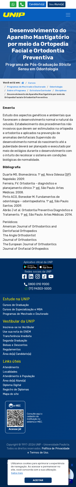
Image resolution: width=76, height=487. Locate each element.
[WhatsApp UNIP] (13, 4)
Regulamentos (12, 349)
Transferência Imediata (17, 336)
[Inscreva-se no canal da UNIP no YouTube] (51, 277)
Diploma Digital (12, 385)
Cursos (32, 83)
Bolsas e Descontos (15, 345)
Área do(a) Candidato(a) (17, 354)
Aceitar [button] (38, 480)
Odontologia (56, 87)
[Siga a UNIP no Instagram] (38, 277)
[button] (17, 473)
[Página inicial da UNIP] (22, 83)
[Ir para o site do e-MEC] (24, 417)
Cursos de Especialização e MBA (23, 309)
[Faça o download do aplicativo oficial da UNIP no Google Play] (30, 266)
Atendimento (11, 367)
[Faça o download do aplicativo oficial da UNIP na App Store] (45, 266)
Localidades (10, 371)
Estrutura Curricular (40, 90)
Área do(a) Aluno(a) (14, 380)
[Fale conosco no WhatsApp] (13, 4)
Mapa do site (11, 394)
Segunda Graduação (15, 340)
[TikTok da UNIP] (45, 277)
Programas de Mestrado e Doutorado (26, 87)
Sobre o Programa (16, 90)
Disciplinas (61, 90)
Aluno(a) (59, 4)
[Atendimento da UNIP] (22, 4)
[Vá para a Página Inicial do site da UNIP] (14, 15)
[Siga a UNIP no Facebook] (25, 277)
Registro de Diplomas (16, 389)
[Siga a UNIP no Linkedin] (31, 277)
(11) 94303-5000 (40, 288)
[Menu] (68, 14)
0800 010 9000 (38, 284)
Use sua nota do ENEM (17, 331)
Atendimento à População (19, 376)
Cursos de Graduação (16, 305)
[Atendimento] (22, 4)
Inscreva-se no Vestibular (18, 327)
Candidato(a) (36, 4)
